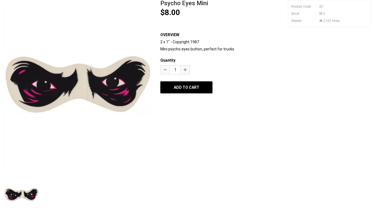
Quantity (167, 60)
